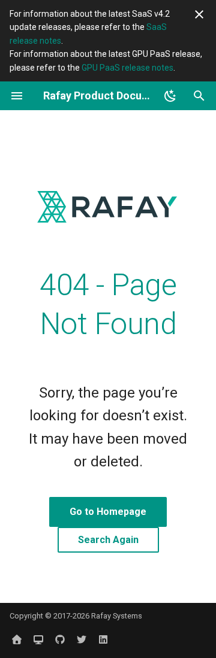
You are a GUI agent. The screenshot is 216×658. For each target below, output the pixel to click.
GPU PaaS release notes (127, 67)
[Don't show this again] (199, 14)
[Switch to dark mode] (170, 96)
